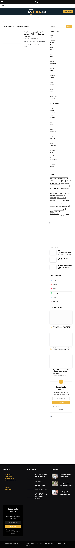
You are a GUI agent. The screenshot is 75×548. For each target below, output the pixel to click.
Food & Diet (52, 75)
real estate (61, 211)
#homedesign (53, 178)
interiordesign (65, 206)
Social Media (52, 138)
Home (11, 5)
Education (52, 61)
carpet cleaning (55, 183)
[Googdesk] (37, 11)
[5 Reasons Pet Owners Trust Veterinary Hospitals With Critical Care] (55, 483)
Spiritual (51, 141)
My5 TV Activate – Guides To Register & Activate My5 (65, 267)
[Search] (72, 6)
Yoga (51, 217)
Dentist (60, 193)
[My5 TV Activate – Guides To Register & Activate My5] (53, 267)
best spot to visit (57, 180)
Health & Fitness (53, 96)
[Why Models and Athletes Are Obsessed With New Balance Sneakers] (12, 37)
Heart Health (53, 98)
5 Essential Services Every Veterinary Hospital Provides (65, 476)
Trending (52, 155)
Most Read (52, 117)
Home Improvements (54, 103)
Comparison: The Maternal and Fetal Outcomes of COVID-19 (62, 326)
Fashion (56, 5)
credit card (66, 183)
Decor (51, 54)
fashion (64, 197)
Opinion (51, 124)
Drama (51, 56)
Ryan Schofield (57, 351)
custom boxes (54, 188)
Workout (52, 166)
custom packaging (54, 191)
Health (32, 5)
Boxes (63, 180)
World (51, 169)
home (58, 204)
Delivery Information (10, 480)
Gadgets (52, 77)
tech (67, 213)
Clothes (51, 47)
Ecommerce (52, 59)
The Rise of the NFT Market (63, 259)
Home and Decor (40, 5)
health (66, 200)
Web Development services (65, 215)
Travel (51, 152)
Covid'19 (52, 49)
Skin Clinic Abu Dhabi (54, 213)
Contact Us (63, 5)
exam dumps (53, 197)
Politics (51, 129)
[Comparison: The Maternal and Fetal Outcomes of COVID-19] (61, 317)
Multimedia (52, 119)
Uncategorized (53, 159)
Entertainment (53, 63)
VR (50, 162)
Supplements (53, 145)
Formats (59, 201)
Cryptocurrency (53, 52)
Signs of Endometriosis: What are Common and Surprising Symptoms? (62, 371)
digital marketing (67, 193)
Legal (51, 105)
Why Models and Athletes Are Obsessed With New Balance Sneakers (34, 34)
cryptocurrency (58, 185)
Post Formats (53, 131)
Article (51, 35)
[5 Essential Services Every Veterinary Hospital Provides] (55, 476)
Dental (62, 191)
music (51, 211)
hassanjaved (27, 38)
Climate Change (53, 44)
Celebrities (52, 40)
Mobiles (51, 115)
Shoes (51, 136)
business (69, 181)
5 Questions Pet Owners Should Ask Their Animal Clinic (65, 492)
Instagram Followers (55, 206)
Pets (51, 126)
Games (51, 80)
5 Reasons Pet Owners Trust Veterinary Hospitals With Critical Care (66, 484)
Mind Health (52, 112)
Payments (7, 483)
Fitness (51, 73)
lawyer (56, 209)
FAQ (6, 485)
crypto (51, 185)
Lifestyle (49, 5)
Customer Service (9, 478)
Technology (52, 150)
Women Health (53, 164)
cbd (62, 183)
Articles (52, 180)
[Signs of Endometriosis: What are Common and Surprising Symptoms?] (61, 361)
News (27, 5)
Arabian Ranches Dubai (63, 178)
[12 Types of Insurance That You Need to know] (53, 252)
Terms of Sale (8, 476)
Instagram (63, 204)
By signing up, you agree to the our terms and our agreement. (61, 408)
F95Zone (59, 197)
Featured (52, 68)
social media (62, 213)
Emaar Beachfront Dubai (60, 195)
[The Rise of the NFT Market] (53, 259)
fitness (53, 201)
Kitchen (52, 208)
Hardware (52, 87)
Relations (52, 134)
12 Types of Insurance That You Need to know (64, 251)
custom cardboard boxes (65, 188)
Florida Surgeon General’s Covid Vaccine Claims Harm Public (62, 348)
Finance (51, 70)
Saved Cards (8, 489)
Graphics (52, 84)
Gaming (51, 82)
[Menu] (3, 6)
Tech (22, 5)
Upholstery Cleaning (54, 215)
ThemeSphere (6, 545)
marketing (69, 209)
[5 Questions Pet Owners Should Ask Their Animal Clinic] (55, 492)
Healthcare (52, 203)
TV (50, 157)
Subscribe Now (68, 11)
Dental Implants (53, 193)
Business (17, 5)
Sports (51, 143)
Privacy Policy (64, 407)
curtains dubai (66, 185)
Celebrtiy (52, 42)
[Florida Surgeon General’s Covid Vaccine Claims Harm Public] (61, 339)
